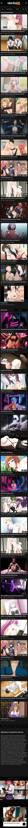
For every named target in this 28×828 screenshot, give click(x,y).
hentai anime (9, 9)
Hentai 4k (11, 826)
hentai (17, 9)
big (2, 9)
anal (23, 9)
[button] (25, 9)
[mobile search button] (26, 3)
